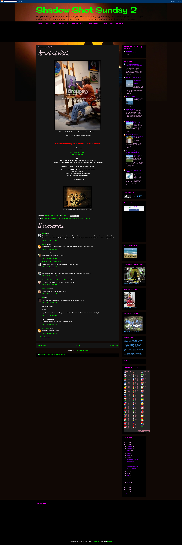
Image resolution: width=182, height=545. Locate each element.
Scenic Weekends (131, 121)
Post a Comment (45, 337)
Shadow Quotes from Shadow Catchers (71, 23)
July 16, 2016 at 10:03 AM (50, 267)
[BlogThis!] (73, 216)
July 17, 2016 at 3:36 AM (49, 302)
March (128, 478)
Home (40, 23)
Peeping (135, 173)
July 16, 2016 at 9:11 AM (49, 258)
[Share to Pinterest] (78, 216)
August (129, 455)
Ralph (44, 233)
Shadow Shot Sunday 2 (86, 9)
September (130, 453)
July (128, 457)
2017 (127, 442)
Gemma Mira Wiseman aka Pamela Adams (55, 280)
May (128, 473)
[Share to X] (75, 216)
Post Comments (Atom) (82, 350)
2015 (127, 485)
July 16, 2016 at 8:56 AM (49, 249)
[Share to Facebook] (76, 216)
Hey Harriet (129, 51)
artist (49, 218)
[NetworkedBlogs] (134, 207)
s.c (43, 297)
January (129, 482)
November (130, 448)
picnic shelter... (130, 461)
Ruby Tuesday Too (131, 109)
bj (43, 271)
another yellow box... (138, 136)
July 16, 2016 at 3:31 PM (49, 285)
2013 (127, 489)
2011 (127, 494)
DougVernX (45, 328)
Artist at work (130, 464)
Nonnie (44, 244)
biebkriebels (46, 288)
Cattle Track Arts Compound (59, 218)
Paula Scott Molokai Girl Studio (52, 262)
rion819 (96, 541)
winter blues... (136, 98)
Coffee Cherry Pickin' (131, 52)
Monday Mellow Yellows (132, 134)
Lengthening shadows (132, 459)
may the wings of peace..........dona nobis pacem (137, 82)
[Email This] (71, 216)
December (130, 446)
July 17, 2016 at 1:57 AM (49, 293)
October (129, 451)
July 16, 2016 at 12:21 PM (50, 276)
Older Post (114, 345)
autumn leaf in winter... (132, 466)
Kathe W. (45, 253)
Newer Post (42, 345)
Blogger (109, 541)
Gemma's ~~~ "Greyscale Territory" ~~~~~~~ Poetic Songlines (133, 152)
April (128, 475)
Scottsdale (72, 218)
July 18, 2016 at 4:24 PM (49, 333)
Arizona (44, 218)
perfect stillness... (137, 155)
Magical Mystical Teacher (77, 152)
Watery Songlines (130, 96)
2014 (127, 487)
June (128, 471)
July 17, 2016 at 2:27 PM (49, 324)
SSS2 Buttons (50, 23)
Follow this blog (134, 209)
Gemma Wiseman (77, 154)
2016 (127, 444)
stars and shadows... (132, 468)
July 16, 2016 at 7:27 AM (49, 240)
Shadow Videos (93, 23)
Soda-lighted (129, 110)
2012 (127, 491)
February (129, 480)
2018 (127, 440)
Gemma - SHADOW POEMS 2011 (113, 23)
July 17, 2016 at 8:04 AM (49, 315)
